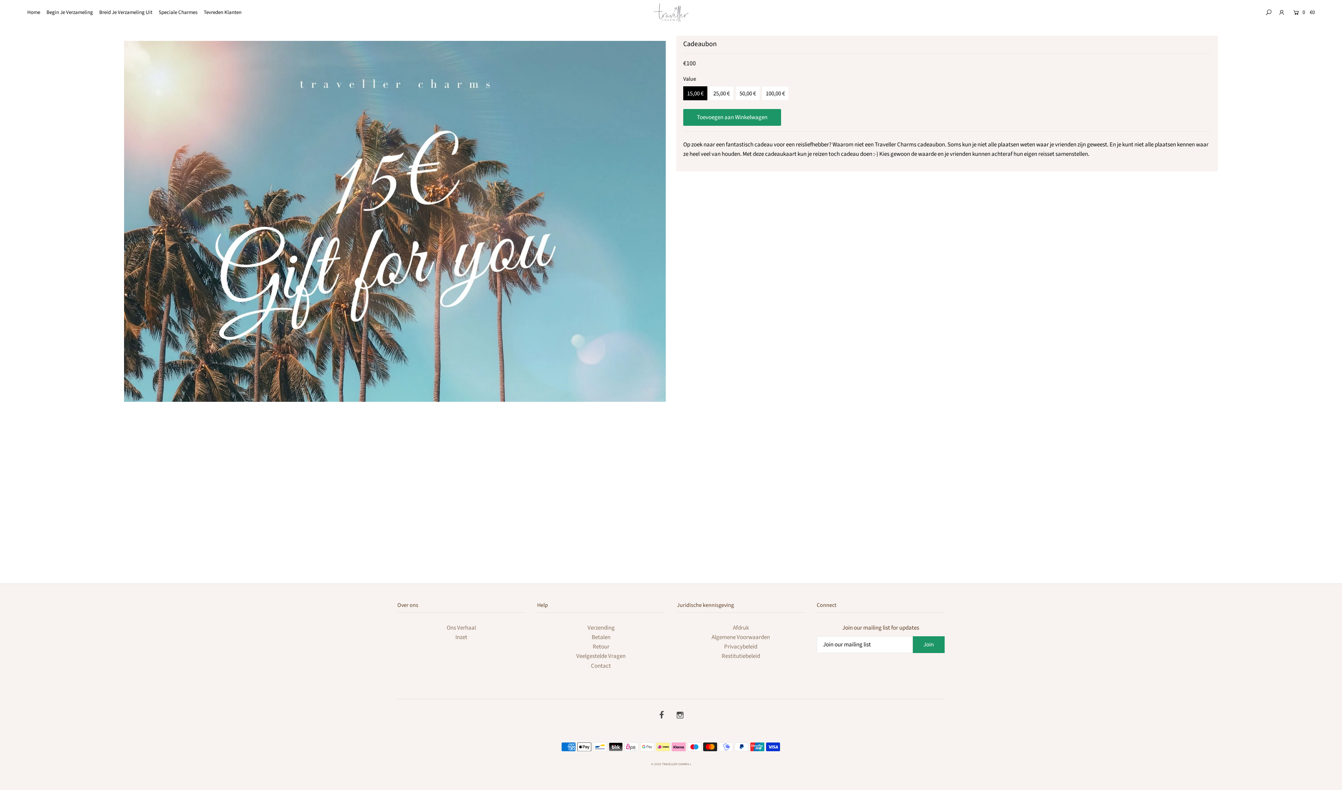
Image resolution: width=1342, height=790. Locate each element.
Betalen (601, 637)
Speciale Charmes (178, 12)
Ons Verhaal (461, 628)
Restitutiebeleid (741, 656)
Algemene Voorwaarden (741, 637)
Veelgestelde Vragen (601, 656)
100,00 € (775, 93)
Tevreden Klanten (222, 12)
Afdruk (741, 628)
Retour (601, 647)
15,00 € (695, 93)
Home (33, 12)
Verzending (601, 628)
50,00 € (747, 93)
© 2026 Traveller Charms (670, 764)
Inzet (461, 637)
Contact (601, 666)
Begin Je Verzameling (69, 12)
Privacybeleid (740, 647)
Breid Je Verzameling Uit (125, 12)
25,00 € (721, 93)
